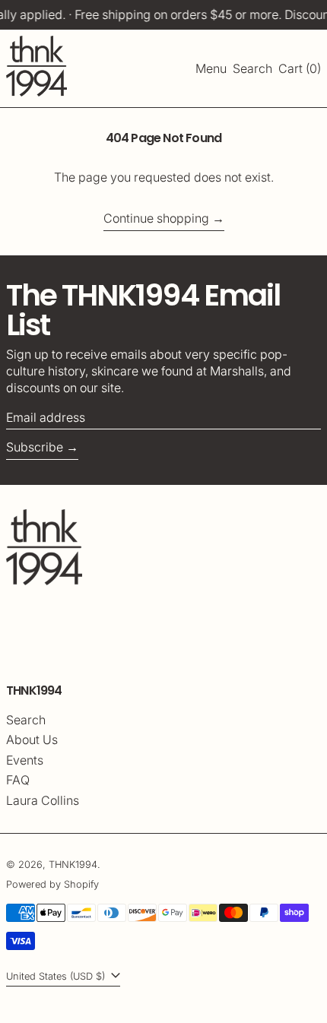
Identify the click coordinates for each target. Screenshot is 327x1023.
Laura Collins (42, 800)
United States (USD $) (57, 976)
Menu (211, 68)
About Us (32, 739)
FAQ (18, 779)
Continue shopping (156, 218)
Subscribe (34, 446)
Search (26, 719)
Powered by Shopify (52, 884)
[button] (252, 68)
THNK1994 (73, 864)
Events (24, 760)
